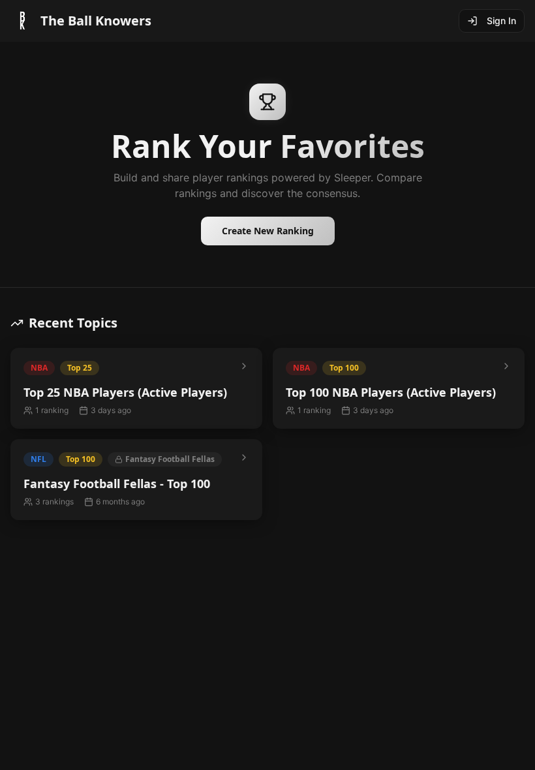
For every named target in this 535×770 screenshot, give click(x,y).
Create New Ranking (268, 230)
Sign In (501, 20)
